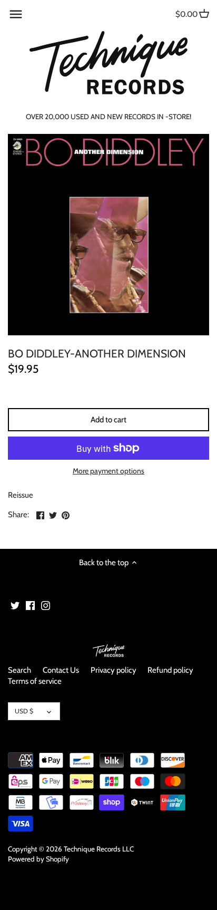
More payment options (108, 471)
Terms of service (35, 681)
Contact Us (61, 670)
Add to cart (108, 419)
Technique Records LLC (99, 849)
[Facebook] (30, 605)
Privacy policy (113, 670)
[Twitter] (15, 605)
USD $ (24, 711)
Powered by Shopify (38, 859)
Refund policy (170, 670)
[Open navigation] (16, 14)
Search (19, 670)
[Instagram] (45, 605)
